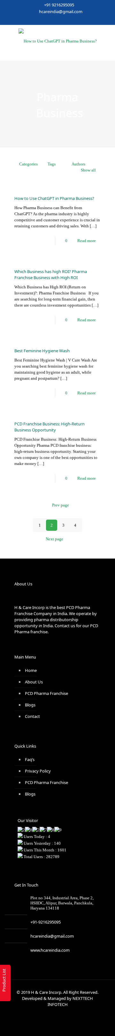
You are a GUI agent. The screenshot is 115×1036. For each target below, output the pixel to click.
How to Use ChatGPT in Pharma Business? (54, 198)
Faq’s (29, 759)
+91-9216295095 (45, 922)
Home (31, 670)
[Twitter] (45, 19)
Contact (32, 716)
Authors (78, 164)
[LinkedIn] (61, 19)
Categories (28, 164)
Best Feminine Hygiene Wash (42, 351)
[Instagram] (78, 19)
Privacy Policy (38, 771)
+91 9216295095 (59, 5)
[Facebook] (37, 19)
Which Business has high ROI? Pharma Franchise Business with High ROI (50, 274)
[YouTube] (53, 19)
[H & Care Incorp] (57, 41)
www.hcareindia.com (50, 950)
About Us (34, 682)
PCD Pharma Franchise (46, 693)
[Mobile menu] (106, 37)
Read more (86, 240)
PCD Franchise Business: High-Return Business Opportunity (49, 427)
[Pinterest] (70, 19)
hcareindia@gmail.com (60, 11)
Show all (88, 170)
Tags (52, 164)
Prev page (60, 505)
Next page (54, 539)
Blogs (30, 705)
